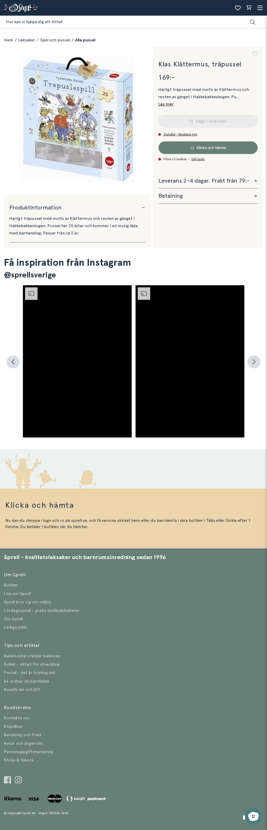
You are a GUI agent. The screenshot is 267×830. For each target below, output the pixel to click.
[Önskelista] (238, 8)
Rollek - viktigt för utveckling (32, 664)
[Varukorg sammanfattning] (249, 8)
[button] (255, 54)
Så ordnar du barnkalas (26, 681)
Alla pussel (85, 40)
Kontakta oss (17, 718)
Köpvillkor (13, 726)
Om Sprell (13, 619)
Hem (8, 40)
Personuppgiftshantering (28, 752)
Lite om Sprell (17, 594)
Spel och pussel (55, 40)
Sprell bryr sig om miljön (27, 602)
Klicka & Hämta (19, 760)
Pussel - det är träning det (30, 673)
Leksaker (26, 40)
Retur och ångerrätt (23, 743)
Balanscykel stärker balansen (32, 656)
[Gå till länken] (7, 780)
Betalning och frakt (22, 735)
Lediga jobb (15, 627)
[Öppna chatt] (253, 816)
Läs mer (166, 104)
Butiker (11, 585)
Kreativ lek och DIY (22, 689)
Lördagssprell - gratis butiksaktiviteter (42, 611)
